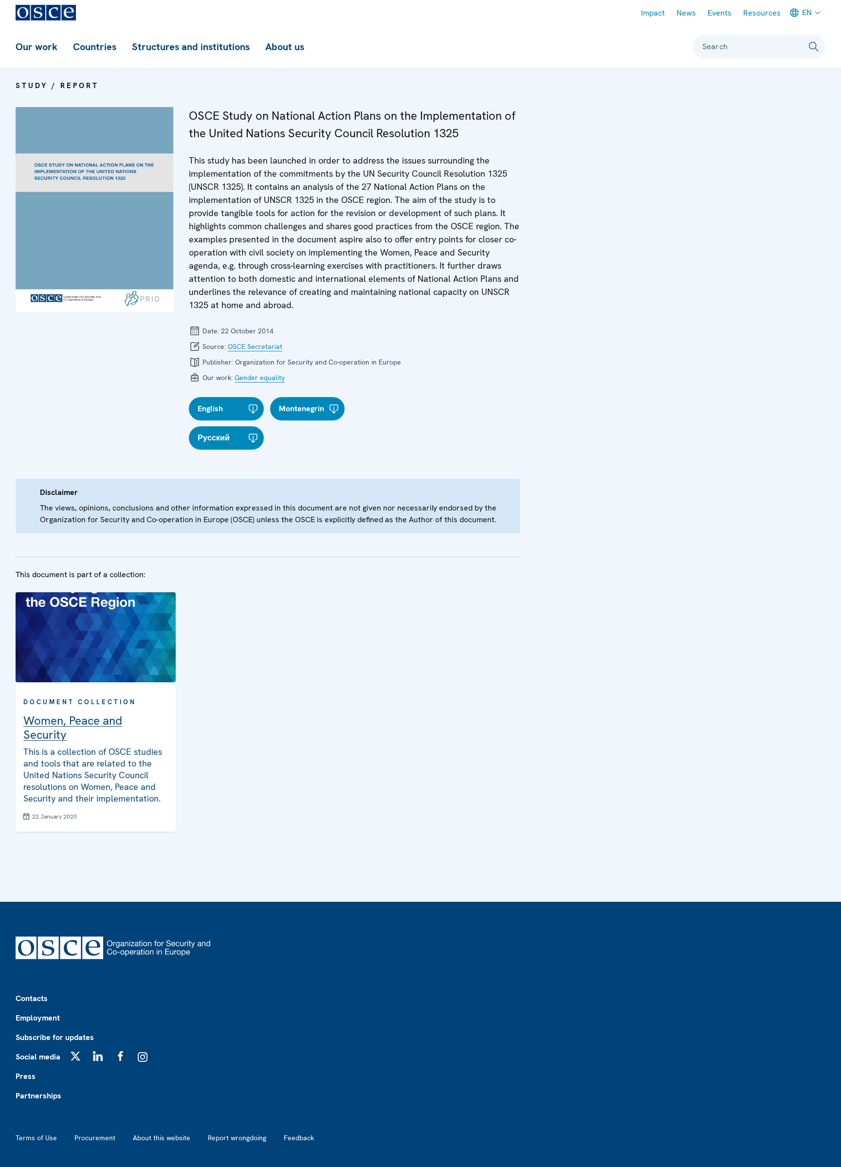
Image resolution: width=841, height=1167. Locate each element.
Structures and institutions (191, 46)
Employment (38, 1018)
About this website (161, 1137)
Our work (36, 46)
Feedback (299, 1137)
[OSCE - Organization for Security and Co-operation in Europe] (46, 12)
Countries (94, 46)
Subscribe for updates (55, 1037)
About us (284, 46)
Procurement (94, 1137)
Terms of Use (36, 1137)
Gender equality (260, 377)
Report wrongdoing (237, 1137)
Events (719, 13)
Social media (38, 1057)
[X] (75, 1056)
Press (26, 1076)
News (686, 13)
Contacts (32, 998)
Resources (762, 13)
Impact (653, 13)
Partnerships (38, 1096)
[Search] (813, 46)
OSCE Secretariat (255, 346)
